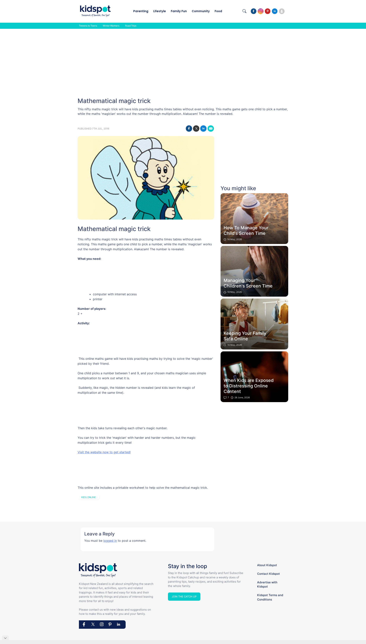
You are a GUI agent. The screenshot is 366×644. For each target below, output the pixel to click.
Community (201, 11)
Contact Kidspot (268, 574)
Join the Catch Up (184, 596)
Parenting (140, 11)
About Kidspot (267, 565)
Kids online (88, 497)
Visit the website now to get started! (104, 452)
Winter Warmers (111, 25)
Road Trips (130, 25)
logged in (110, 541)
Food (218, 11)
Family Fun (179, 11)
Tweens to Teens (88, 25)
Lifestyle (159, 11)
